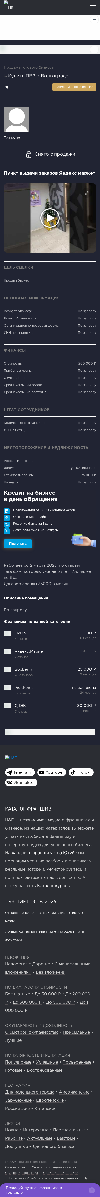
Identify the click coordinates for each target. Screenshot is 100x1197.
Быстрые (66, 1138)
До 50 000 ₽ (48, 994)
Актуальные (39, 1138)
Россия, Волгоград (19, 461)
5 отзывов (23, 693)
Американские (74, 1092)
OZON (20, 633)
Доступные (16, 1147)
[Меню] (93, 8)
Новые (11, 1130)
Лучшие (13, 1041)
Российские (17, 1109)
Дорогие (41, 964)
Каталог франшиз (28, 809)
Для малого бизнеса (53, 1147)
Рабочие (14, 1138)
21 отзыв (21, 711)
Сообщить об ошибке (60, 1173)
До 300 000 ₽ (27, 1002)
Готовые (13, 1071)
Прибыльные (76, 1032)
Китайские (45, 1109)
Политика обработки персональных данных (43, 1178)
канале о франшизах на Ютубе (44, 853)
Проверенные (77, 1062)
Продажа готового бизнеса (29, 67)
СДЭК (20, 705)
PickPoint (24, 687)
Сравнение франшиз (21, 1173)
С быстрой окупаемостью (31, 1032)
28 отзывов (24, 675)
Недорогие (16, 964)
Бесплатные (17, 994)
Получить (18, 543)
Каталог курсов (53, 886)
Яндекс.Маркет (30, 651)
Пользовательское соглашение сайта (47, 1162)
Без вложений (50, 972)
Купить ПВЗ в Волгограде (38, 76)
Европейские (50, 1100)
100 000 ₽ (85, 633)
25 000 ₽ (87, 669)
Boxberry (23, 669)
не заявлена (84, 687)
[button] (86, 193)
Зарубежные (18, 1100)
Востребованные (44, 1071)
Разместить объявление (74, 87)
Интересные (35, 1130)
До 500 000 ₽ (60, 1002)
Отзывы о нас (16, 1167)
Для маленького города (29, 1092)
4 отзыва (22, 639)
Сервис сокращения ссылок (54, 1167)
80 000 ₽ (86, 705)
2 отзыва (21, 657)
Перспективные (69, 1130)
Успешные (47, 1062)
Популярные (18, 1062)
